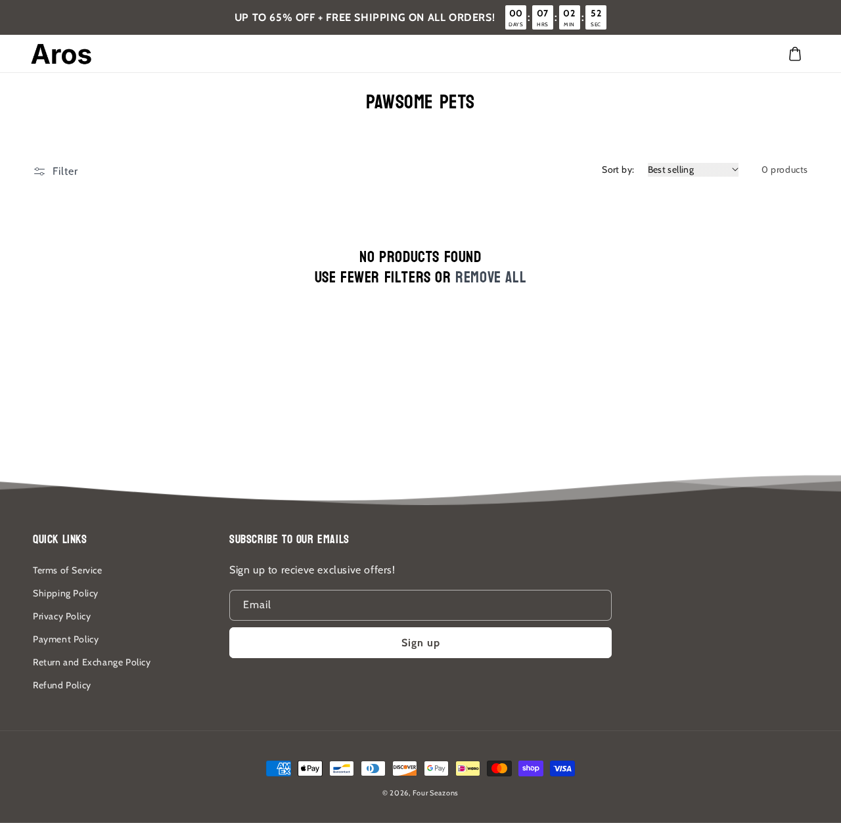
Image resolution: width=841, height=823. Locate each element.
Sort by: (618, 169)
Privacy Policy (62, 616)
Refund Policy (62, 685)
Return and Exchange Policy (92, 662)
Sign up (420, 642)
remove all (490, 277)
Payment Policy (66, 639)
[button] (795, 53)
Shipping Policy (66, 593)
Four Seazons (436, 792)
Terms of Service (67, 570)
